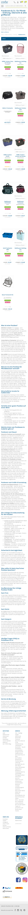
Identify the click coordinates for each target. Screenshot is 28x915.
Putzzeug (15, 34)
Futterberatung (19, 744)
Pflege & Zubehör (8, 34)
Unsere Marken (7, 741)
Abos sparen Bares (20, 790)
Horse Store (6, 828)
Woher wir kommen (18, 792)
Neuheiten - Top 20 (20, 747)
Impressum (6, 736)
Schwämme (10, 334)
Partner (5, 825)
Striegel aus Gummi (9, 520)
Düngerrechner (19, 751)
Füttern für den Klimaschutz (19, 780)
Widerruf (5, 742)
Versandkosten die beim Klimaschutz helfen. (20, 797)
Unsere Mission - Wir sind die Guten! (20, 803)
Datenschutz (6, 734)
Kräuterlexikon (19, 783)
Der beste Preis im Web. (20, 755)
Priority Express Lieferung (19, 761)
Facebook (5, 819)
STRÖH (5, 611)
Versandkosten (23, 723)
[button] (17, 2)
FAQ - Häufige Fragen (18, 733)
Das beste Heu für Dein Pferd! (20, 764)
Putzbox (17, 328)
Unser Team (15, 703)
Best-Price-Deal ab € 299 (20, 741)
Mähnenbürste (8, 536)
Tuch (14, 531)
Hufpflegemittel (8, 541)
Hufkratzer (4, 334)
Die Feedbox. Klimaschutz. (18, 758)
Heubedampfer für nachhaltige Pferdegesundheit (20, 773)
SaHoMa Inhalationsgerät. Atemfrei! (19, 787)
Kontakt (5, 737)
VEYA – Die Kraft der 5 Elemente (19, 800)
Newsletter (5, 739)
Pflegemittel (17, 334)
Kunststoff (17, 520)
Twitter (4, 820)
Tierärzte (17, 739)
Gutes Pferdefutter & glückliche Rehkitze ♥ (20, 769)
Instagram (5, 822)
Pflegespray (7, 544)
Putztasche (6, 345)
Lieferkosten (18, 745)
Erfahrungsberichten (6, 718)
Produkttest (18, 748)
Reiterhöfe (18, 737)
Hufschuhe (18, 776)
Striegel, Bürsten (17, 332)
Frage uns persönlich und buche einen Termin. (19, 808)
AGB (4, 733)
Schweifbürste (8, 539)
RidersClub (18, 736)
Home (2, 34)
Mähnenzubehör (5, 335)
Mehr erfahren (5, 32)
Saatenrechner (19, 753)
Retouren (17, 784)
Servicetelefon (19, 750)
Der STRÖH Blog (7, 744)
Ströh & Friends (7, 827)
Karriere (17, 778)
